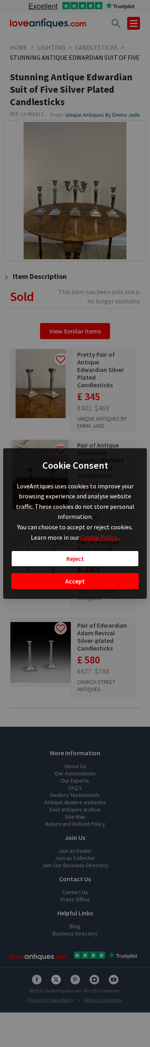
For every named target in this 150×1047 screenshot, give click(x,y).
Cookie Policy (99, 537)
